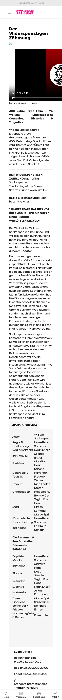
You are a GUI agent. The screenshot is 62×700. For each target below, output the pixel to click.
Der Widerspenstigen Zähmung (28, 33)
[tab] (24, 425)
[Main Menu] (9, 12)
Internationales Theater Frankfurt (30, 686)
